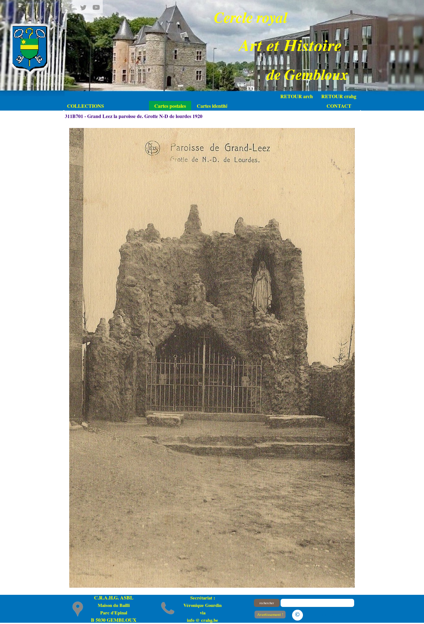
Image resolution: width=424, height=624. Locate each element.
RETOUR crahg (338, 96)
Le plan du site (330, 613)
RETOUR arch (296, 96)
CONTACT (339, 105)
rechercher (266, 603)
